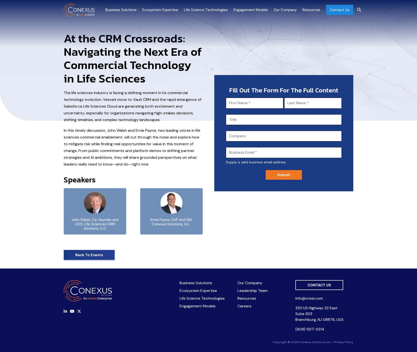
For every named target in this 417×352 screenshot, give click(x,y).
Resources (311, 9)
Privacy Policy (343, 342)
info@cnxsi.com (309, 298)
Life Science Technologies (206, 9)
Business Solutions (121, 9)
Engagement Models (251, 9)
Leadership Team (252, 290)
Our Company (285, 9)
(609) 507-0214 (309, 329)
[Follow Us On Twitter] (79, 311)
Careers (244, 306)
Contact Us (339, 9)
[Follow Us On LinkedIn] (65, 311)
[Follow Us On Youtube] (72, 311)
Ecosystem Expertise (160, 9)
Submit (283, 175)
